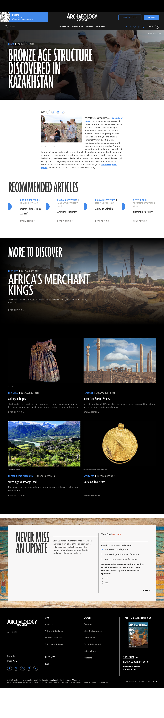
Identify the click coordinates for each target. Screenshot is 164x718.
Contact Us (11, 656)
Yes (107, 577)
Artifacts (88, 657)
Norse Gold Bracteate (94, 482)
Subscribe (151, 17)
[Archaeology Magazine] (22, 626)
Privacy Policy (12, 661)
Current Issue (64, 26)
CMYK (154, 681)
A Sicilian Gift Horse (67, 212)
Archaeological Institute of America (122, 554)
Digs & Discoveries (93, 631)
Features (88, 624)
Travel (47, 664)
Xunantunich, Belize (143, 212)
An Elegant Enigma (17, 399)
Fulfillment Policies (54, 644)
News (11, 44)
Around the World (92, 644)
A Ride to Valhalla (104, 209)
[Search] (6, 27)
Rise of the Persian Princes (97, 399)
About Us (49, 624)
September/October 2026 (138, 618)
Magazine (116, 549)
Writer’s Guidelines (54, 631)
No (106, 582)
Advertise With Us (53, 637)
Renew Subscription (130, 17)
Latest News (100, 26)
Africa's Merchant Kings (49, 285)
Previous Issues (77, 26)
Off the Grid (89, 637)
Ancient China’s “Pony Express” (30, 211)
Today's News (50, 657)
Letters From (90, 651)
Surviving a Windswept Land (22, 482)
